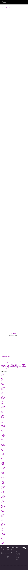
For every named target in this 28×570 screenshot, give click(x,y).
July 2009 (2, 537)
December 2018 (3, 445)
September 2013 (3, 496)
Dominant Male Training (4, 213)
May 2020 (2, 431)
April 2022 (2, 412)
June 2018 (2, 450)
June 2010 (2, 528)
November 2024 (3, 387)
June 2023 (2, 401)
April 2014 (2, 490)
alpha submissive (7, 361)
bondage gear (2, 363)
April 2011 (2, 520)
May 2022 (2, 411)
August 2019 (2, 438)
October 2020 (2, 427)
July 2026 (2, 372)
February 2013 (2, 502)
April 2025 (2, 383)
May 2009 (2, 539)
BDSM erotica (16, 361)
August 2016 (2, 468)
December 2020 (3, 425)
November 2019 (3, 436)
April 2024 (2, 393)
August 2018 (2, 448)
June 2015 (2, 479)
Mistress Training (19, 367)
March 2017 (2, 462)
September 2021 (3, 418)
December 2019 (3, 435)
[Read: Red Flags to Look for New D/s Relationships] (14, 22)
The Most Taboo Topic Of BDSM (6, 303)
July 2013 (2, 498)
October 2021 (2, 417)
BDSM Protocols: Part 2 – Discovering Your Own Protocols (11, 106)
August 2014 (2, 487)
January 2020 (2, 434)
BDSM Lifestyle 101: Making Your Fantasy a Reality (10, 212)
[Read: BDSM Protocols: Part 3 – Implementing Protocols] (14, 49)
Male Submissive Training (11, 32)
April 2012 (2, 510)
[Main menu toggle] (27, 2)
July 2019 (2, 439)
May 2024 (2, 392)
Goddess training (18, 365)
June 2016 (2, 469)
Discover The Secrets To (14, 333)
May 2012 (2, 509)
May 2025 (2, 382)
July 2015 (2, 478)
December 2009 (3, 533)
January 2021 (2, 424)
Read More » (2, 37)
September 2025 (3, 379)
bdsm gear (20, 361)
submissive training (14, 368)
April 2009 (2, 540)
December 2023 (3, 396)
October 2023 (2, 398)
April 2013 (2, 500)
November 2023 (3, 397)
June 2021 (2, 420)
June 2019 (2, 440)
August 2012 (2, 507)
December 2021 (3, 415)
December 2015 (3, 474)
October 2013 (2, 495)
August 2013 (2, 497)
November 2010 (3, 524)
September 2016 (3, 467)
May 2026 (2, 373)
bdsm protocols (10, 362)
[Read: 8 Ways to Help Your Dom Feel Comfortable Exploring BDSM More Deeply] (14, 250)
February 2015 (2, 482)
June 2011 (2, 518)
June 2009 (2, 538)
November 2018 (3, 446)
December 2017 (3, 455)
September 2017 (3, 457)
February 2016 (2, 472)
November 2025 (3, 377)
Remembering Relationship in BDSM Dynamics (9, 223)
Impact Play (23, 366)
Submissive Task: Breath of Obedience (5, 356)
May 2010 (2, 529)
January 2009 (2, 542)
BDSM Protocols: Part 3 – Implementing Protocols (10, 59)
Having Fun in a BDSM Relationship (7, 312)
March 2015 (2, 481)
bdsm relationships (17, 362)
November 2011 (3, 514)
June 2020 (2, 430)
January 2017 (2, 464)
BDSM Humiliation (23, 361)
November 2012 (3, 504)
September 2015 (3, 476)
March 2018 (2, 452)
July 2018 (2, 449)
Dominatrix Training (9, 213)
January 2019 (2, 444)
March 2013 (2, 501)
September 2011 (3, 516)
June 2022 (2, 410)
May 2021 (2, 421)
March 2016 (2, 471)
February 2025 (2, 385)
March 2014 (2, 491)
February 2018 (2, 453)
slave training (8, 368)
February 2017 (2, 463)
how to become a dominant (12, 366)
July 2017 (2, 459)
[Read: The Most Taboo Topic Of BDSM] (8, 291)
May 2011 (2, 519)
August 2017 (2, 458)
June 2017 (2, 460)
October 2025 (2, 378)
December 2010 (3, 523)
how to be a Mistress (6, 366)
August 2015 (2, 477)
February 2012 (2, 512)
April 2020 (2, 432)
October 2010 (2, 525)
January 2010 (2, 532)
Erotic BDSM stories (18, 364)
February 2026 (2, 375)
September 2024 (3, 389)
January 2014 (2, 493)
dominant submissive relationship (5, 364)
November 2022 (3, 406)
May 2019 (2, 441)
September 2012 (3, 506)
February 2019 (2, 443)
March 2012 (2, 511)
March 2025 (2, 384)
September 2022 (3, 408)
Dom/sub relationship (17, 363)
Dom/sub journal (11, 363)
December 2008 (3, 543)
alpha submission (3, 361)
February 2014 (2, 492)
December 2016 (3, 465)
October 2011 (2, 515)
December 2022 (3, 405)
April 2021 (2, 422)
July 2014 (2, 488)
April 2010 (2, 530)
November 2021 (3, 416)
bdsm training (12, 362)
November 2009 (3, 534)
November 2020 (3, 426)
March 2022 (2, 413)
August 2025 (2, 380)
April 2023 (2, 403)
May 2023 (2, 402)
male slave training (6, 367)
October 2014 (2, 485)
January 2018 (2, 454)
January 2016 (2, 473)
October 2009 (2, 535)
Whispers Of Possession (4, 355)
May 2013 (2, 499)
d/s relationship (6, 363)
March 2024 (2, 394)
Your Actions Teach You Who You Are (5, 353)
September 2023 (3, 399)
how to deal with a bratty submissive (18, 366)
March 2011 (2, 521)
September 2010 (3, 526)
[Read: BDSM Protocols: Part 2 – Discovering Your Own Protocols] (13, 87)
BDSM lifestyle (6, 362)
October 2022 (2, 407)
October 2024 (2, 388)
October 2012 (2, 505)
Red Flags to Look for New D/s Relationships (9, 31)
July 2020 (2, 429)
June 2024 (2, 391)
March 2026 (2, 374)
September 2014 (3, 486)
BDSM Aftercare (11, 361)
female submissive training (4, 32)
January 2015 (2, 483)
